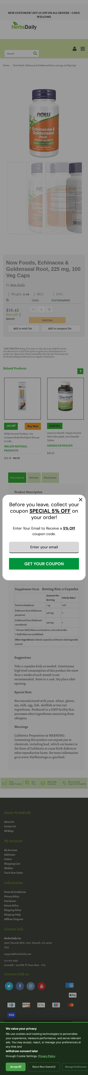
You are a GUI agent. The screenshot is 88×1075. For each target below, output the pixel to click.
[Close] (81, 500)
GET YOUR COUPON (44, 563)
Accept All (15, 1066)
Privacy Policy (46, 1056)
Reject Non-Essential (43, 1066)
